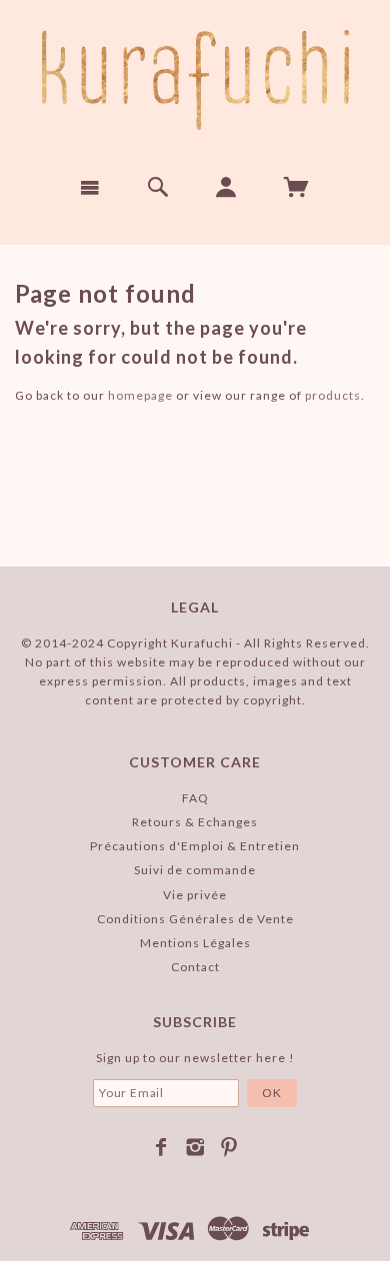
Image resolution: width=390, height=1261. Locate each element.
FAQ (195, 797)
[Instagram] (195, 1147)
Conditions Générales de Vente (195, 918)
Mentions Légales (195, 942)
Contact (195, 966)
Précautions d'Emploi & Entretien (195, 845)
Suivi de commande (195, 869)
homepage (140, 395)
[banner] (195, 80)
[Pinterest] (229, 1147)
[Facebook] (161, 1147)
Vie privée (195, 894)
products (333, 395)
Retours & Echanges (195, 821)
